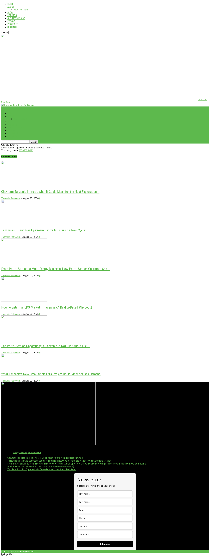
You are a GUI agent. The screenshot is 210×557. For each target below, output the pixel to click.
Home (10, 3)
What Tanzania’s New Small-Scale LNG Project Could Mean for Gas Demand (51, 374)
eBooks (11, 21)
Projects (12, 24)
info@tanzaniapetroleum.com (27, 452)
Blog (10, 12)
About (10, 6)
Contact (12, 27)
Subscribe (105, 544)
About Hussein (21, 9)
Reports (12, 15)
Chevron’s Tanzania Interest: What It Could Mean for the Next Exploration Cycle (45, 457)
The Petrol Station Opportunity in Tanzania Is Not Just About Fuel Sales (41, 469)
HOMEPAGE (26, 150)
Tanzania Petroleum (10, 198)
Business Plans (16, 18)
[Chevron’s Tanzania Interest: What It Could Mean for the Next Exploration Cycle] (24, 185)
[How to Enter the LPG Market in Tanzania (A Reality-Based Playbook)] (24, 300)
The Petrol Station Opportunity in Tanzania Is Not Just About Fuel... (45, 346)
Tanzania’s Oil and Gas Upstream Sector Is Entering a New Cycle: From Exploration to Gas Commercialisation (59, 460)
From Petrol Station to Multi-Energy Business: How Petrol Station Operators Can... (55, 269)
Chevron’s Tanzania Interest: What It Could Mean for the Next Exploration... (50, 192)
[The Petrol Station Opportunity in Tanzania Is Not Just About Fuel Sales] (24, 339)
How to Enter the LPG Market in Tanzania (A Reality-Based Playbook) (46, 307)
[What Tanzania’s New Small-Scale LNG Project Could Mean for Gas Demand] (8, 367)
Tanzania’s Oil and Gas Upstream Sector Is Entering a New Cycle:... (44, 230)
